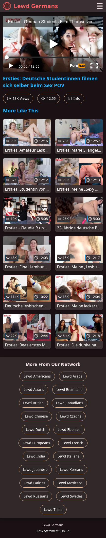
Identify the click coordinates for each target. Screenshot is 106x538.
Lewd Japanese (35, 469)
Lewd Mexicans (70, 482)
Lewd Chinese (36, 416)
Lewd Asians (34, 389)
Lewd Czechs (70, 416)
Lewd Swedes (71, 496)
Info (76, 98)
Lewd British (33, 402)
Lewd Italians (68, 456)
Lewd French (72, 442)
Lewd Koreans (71, 469)
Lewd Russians (36, 496)
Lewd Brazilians (69, 389)
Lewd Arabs (72, 376)
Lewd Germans (36, 6)
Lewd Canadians (69, 402)
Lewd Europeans (36, 442)
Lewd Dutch (35, 429)
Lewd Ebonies (69, 429)
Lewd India (36, 456)
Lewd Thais (53, 509)
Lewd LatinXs (34, 482)
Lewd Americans (37, 376)
